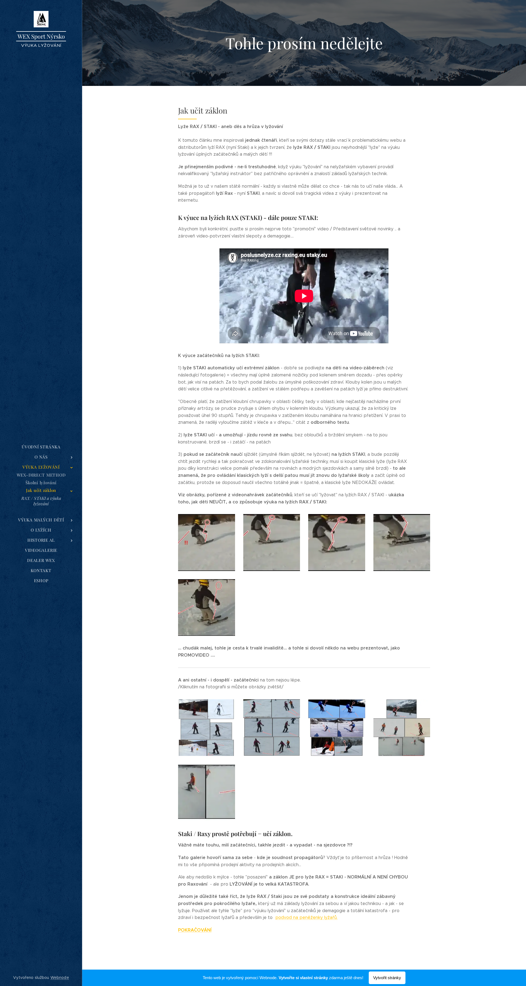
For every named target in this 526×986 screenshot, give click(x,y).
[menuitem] (41, 447)
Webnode (59, 977)
